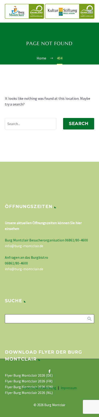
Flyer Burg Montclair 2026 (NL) (29, 392)
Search (78, 123)
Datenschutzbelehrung (39, 388)
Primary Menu (90, 11)
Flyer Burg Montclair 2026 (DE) (29, 375)
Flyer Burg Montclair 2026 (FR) (28, 381)
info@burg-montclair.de (24, 246)
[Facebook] (49, 371)
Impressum (69, 388)
